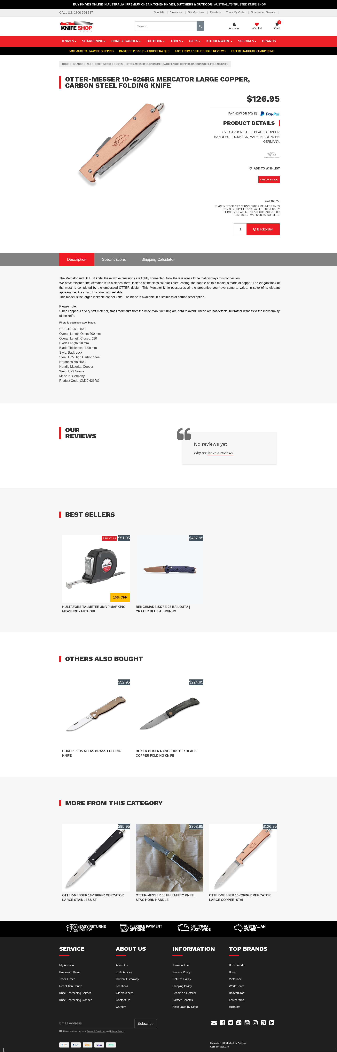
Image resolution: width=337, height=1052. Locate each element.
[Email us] (214, 1022)
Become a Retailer (184, 993)
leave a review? (220, 453)
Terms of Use (181, 965)
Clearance (176, 12)
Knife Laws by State (185, 1006)
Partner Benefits (182, 1000)
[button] (264, 168)
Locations (122, 986)
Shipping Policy (182, 986)
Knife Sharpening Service (75, 993)
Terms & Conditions (96, 1031)
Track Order (67, 979)
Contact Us (123, 1000)
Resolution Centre (70, 986)
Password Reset (70, 972)
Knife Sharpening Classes (75, 1000)
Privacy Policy (181, 972)
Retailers (216, 12)
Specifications (114, 259)
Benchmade (236, 965)
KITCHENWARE (218, 41)
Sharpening (93, 41)
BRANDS (269, 41)
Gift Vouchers (196, 12)
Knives (68, 41)
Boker (233, 972)
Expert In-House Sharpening (252, 51)
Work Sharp (236, 986)
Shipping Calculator (158, 259)
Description (76, 259)
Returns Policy (181, 979)
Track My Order (236, 12)
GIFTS (194, 41)
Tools (176, 41)
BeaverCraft (236, 993)
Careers (121, 1006)
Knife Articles (124, 972)
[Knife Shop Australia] (76, 26)
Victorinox (235, 979)
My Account (66, 965)
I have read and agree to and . (93, 1031)
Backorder (265, 229)
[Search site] (200, 26)
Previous (178, 188)
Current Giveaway (127, 979)
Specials (159, 12)
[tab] (76, 259)
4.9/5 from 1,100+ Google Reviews (200, 51)
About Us (122, 965)
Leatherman (236, 1000)
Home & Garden (125, 41)
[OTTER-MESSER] (272, 154)
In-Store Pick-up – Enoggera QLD (144, 51)
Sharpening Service (263, 12)
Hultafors (234, 1006)
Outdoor (154, 41)
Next (182, 188)
